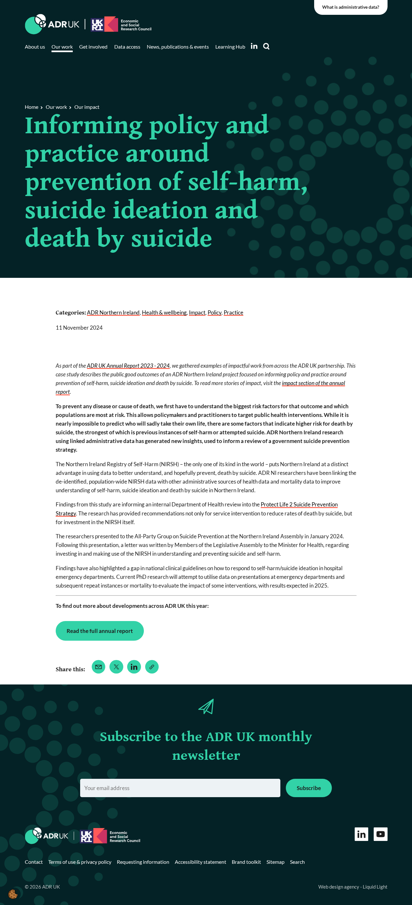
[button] (13, 894)
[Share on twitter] (116, 667)
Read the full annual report (100, 630)
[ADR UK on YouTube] (381, 834)
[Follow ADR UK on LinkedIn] (254, 46)
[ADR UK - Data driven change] (52, 24)
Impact (197, 312)
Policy (214, 312)
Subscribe (309, 788)
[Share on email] (99, 667)
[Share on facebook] (152, 667)
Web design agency (339, 887)
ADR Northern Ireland (113, 312)
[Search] (266, 46)
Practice (233, 312)
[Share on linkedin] (134, 667)
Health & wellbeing (164, 312)
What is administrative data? (350, 7)
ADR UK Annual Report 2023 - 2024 (128, 365)
